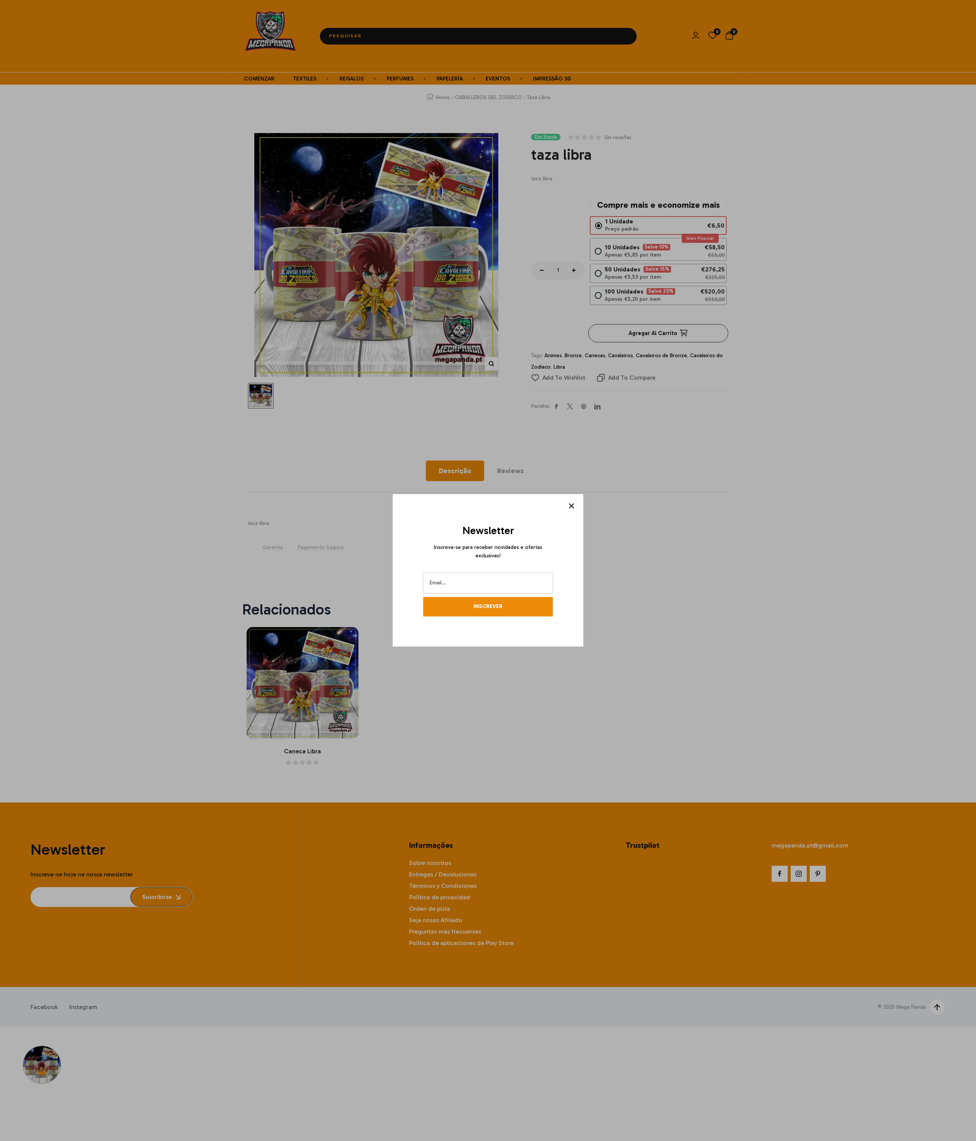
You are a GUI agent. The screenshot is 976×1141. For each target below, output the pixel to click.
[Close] (571, 506)
